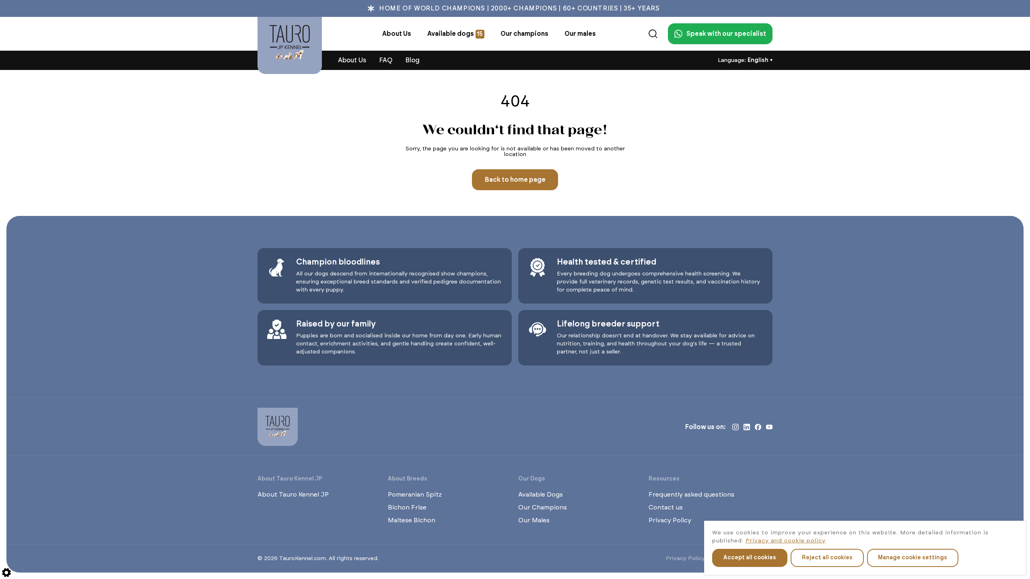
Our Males (534, 520)
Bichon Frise (407, 507)
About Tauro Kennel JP (293, 494)
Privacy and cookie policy (786, 541)
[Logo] (290, 45)
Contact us (666, 507)
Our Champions (542, 507)
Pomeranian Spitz (415, 494)
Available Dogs (540, 494)
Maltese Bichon (411, 520)
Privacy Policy (670, 520)
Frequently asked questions (691, 494)
